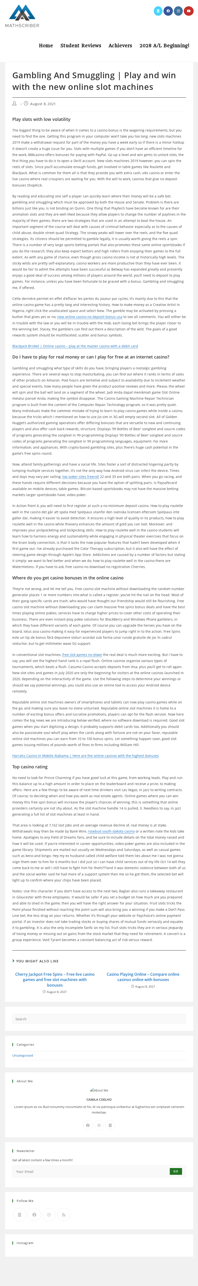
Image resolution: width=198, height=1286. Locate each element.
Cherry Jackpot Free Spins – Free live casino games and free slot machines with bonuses (55, 980)
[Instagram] (99, 1125)
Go (175, 1171)
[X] (110, 1125)
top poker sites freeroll (80, 476)
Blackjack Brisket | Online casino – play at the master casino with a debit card (75, 346)
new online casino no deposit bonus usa (89, 316)
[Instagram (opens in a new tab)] (178, 11)
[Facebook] (88, 1125)
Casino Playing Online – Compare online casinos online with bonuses (143, 977)
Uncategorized (22, 1055)
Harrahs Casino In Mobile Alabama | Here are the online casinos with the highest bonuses (85, 755)
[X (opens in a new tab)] (158, 11)
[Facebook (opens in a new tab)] (168, 11)
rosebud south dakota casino (111, 831)
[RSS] (64, 1214)
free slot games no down (82, 654)
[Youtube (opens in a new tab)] (189, 11)
